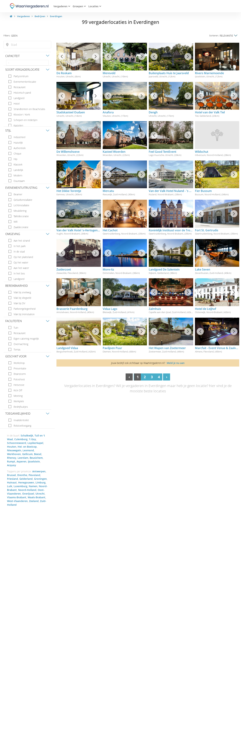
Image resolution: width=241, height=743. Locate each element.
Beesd (37, 454)
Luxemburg (20, 486)
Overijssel (28, 493)
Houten (11, 446)
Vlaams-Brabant (16, 497)
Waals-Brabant (36, 497)
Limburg (40, 482)
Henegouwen (26, 482)
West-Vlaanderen (17, 501)
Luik (9, 486)
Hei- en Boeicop (27, 446)
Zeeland (34, 501)
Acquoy (11, 465)
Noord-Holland (27, 490)
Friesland (12, 478)
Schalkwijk (27, 435)
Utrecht (40, 493)
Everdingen (56, 16)
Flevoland (34, 475)
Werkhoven (14, 454)
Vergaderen (23, 16)
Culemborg (21, 439)
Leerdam (23, 457)
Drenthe (22, 475)
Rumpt (11, 461)
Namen (33, 486)
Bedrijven (40, 16)
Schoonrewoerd (16, 443)
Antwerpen (39, 471)
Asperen (21, 461)
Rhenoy (11, 457)
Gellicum (27, 454)
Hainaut (12, 482)
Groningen (40, 478)
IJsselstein (34, 461)
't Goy (32, 439)
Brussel (11, 475)
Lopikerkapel (35, 443)
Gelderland (26, 478)
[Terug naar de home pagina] (11, 16)
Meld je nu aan (176, 363)
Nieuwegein (14, 450)
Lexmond (28, 450)
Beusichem (36, 457)
